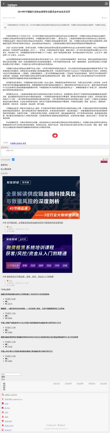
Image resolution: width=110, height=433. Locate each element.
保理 (24, 143)
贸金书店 (56, 383)
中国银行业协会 (16, 143)
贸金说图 (103, 383)
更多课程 (4, 173)
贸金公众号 (52, 425)
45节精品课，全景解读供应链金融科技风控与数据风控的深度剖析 (35, 222)
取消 (3, 379)
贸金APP (62, 425)
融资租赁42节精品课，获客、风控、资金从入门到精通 (30, 276)
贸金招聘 (80, 383)
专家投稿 (91, 383)
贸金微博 (68, 383)
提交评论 (104, 162)
